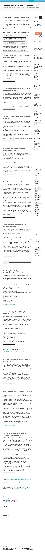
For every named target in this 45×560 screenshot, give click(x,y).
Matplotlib (37, 207)
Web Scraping (36, 163)
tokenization (37, 245)
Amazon (36, 169)
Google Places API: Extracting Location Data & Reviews (38, 98)
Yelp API (36, 253)
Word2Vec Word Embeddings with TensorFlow (17, 482)
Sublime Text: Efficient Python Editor (37, 124)
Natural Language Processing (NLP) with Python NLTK (19, 479)
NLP (36, 209)
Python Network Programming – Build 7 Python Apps (14, 47)
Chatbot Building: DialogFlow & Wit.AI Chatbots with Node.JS (15, 351)
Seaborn (36, 234)
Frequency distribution (37, 191)
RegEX (36, 226)
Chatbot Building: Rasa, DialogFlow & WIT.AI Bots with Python (15, 46)
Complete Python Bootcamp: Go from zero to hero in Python (15, 37)
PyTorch (36, 221)
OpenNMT (37, 213)
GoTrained (14, 16)
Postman (36, 217)
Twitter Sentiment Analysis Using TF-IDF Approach (37, 72)
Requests (37, 228)
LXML (36, 202)
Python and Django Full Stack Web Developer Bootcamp (14, 40)
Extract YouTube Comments (38, 188)
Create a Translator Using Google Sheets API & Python (38, 58)
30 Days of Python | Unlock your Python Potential (13, 39)
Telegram (37, 243)
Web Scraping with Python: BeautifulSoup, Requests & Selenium (16, 44)
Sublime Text (37, 241)
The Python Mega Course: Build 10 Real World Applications (15, 38)
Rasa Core (37, 223)
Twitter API (37, 247)
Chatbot (36, 177)
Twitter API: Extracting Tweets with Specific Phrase (38, 81)
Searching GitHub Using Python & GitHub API (37, 85)
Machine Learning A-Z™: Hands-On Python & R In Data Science (16, 50)
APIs (35, 141)
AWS (39, 171)
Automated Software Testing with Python (12, 48)
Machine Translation (37, 205)
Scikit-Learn (37, 230)
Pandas (36, 215)
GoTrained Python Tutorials (21, 6)
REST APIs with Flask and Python (10, 42)
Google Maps (37, 197)
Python (6, 506)
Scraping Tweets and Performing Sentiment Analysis (38, 67)
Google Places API (37, 200)
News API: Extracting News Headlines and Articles (38, 54)
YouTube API (37, 255)
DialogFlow (37, 183)
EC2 (35, 185)
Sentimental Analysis (38, 161)
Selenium (36, 159)
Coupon (36, 181)
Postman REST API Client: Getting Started (37, 76)
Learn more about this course (9, 140)
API (40, 169)
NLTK (39, 209)
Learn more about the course (9, 81)
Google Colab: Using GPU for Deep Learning (38, 114)
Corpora (36, 179)
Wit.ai (36, 251)
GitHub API (37, 193)
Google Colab (37, 195)
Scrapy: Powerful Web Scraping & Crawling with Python (14, 43)
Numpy (36, 211)
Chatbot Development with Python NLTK (37, 63)
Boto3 (36, 175)
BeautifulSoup (37, 173)
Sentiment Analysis (37, 239)
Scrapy (35, 157)
